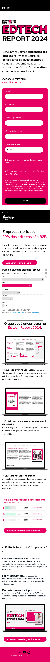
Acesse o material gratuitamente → (25, 530)
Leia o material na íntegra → (20, 263)
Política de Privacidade (12, 193)
